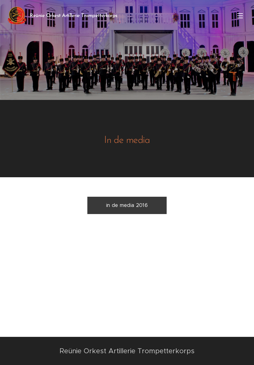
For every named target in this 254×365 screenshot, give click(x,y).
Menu (240, 15)
